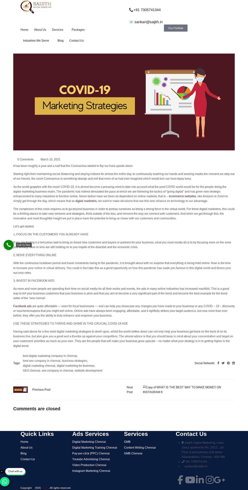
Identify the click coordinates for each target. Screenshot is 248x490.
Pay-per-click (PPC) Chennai (91, 453)
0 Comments (25, 159)
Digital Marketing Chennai (89, 441)
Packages (78, 29)
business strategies (74, 360)
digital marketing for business (75, 365)
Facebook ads (22, 306)
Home (24, 29)
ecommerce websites (182, 196)
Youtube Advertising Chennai (91, 459)
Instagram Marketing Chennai (91, 470)
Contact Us (76, 40)
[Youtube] (190, 479)
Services (57, 29)
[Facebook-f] (180, 479)
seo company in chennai (57, 370)
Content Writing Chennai (140, 447)
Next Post (130, 390)
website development (88, 370)
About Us (40, 29)
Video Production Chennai (89, 465)
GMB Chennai (133, 453)
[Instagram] (209, 479)
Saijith (45, 487)
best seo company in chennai (41, 360)
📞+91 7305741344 (145, 10)
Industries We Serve (36, 40)
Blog (61, 40)
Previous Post (41, 389)
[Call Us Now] (9, 245)
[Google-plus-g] (219, 479)
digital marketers (86, 201)
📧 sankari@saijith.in (146, 22)
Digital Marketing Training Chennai (94, 447)
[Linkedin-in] (199, 479)
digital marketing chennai (39, 365)
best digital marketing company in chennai (50, 356)
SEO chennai (31, 370)
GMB (127, 441)
